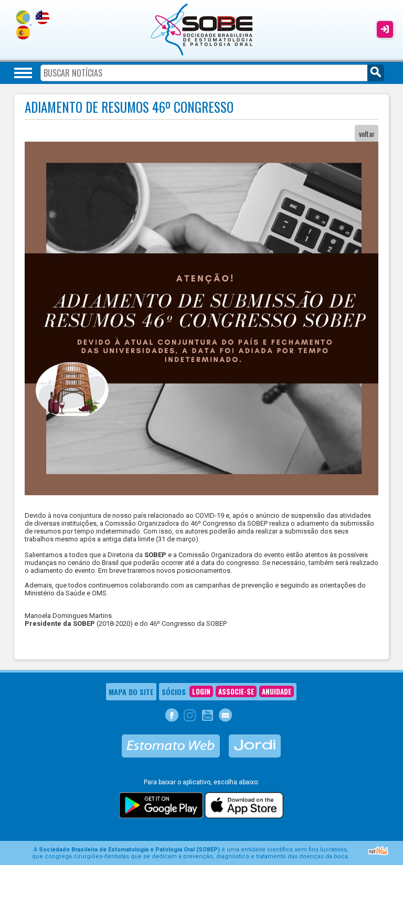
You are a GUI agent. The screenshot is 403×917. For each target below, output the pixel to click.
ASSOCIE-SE (236, 691)
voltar (367, 133)
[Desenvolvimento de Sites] (378, 853)
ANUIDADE (276, 691)
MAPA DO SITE (131, 691)
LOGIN (201, 691)
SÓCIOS (174, 691)
